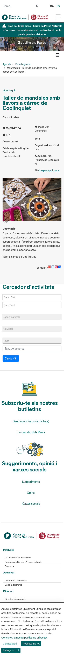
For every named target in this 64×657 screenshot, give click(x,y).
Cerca (9, 358)
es (58, 6)
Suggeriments (31, 482)
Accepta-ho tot (31, 643)
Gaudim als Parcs (13, 584)
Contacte (9, 566)
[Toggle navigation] (58, 17)
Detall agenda (22, 64)
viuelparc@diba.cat (49, 170)
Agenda (7, 64)
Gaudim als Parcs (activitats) (31, 421)
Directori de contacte (15, 599)
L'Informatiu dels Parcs (31, 432)
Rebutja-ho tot (11, 650)
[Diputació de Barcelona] (32, 535)
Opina (31, 493)
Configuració (10, 643)
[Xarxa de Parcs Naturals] (25, 17)
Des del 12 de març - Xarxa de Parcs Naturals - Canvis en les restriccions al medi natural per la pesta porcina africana (32, 30)
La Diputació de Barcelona (18, 557)
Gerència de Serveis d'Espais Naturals (23, 562)
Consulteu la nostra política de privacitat (24, 637)
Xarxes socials (31, 504)
